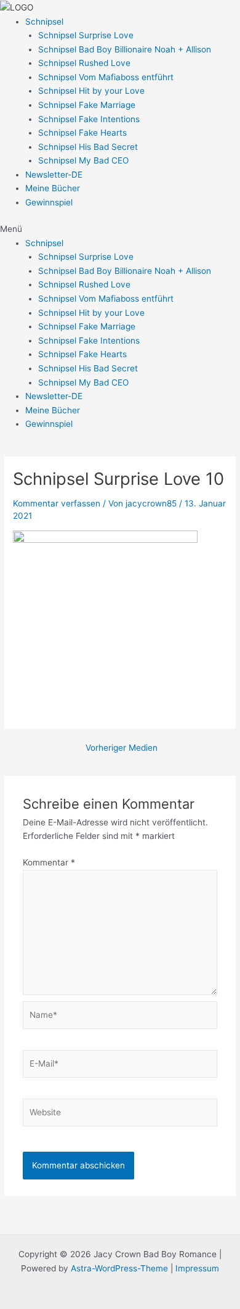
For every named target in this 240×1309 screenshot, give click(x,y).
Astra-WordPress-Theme (119, 1268)
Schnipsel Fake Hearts (82, 133)
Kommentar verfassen (56, 503)
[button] (120, 229)
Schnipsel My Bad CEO (83, 160)
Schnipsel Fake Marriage (86, 105)
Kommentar (49, 862)
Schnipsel (44, 22)
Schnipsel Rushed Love (84, 63)
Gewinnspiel (49, 202)
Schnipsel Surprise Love (86, 35)
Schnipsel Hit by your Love (91, 91)
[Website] (120, 1115)
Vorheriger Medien (122, 748)
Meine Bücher (52, 188)
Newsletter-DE (53, 175)
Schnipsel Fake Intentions (89, 119)
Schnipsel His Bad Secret (88, 147)
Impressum (196, 1268)
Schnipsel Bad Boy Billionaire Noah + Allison (124, 49)
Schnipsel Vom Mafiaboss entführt (106, 77)
